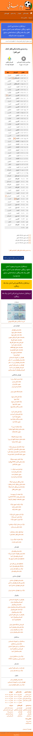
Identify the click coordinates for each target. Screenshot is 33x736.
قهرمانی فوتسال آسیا (16, 556)
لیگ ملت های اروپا (16, 334)
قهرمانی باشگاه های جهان (16, 624)
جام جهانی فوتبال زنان (16, 679)
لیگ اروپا (16, 399)
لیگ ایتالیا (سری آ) (16, 426)
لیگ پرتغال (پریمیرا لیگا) (16, 481)
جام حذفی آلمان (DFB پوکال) (16, 461)
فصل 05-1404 (18, 694)
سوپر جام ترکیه (16, 509)
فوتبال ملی (28, 708)
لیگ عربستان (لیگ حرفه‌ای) (16, 524)
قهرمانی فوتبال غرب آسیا (16, 367)
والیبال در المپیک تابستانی (16, 599)
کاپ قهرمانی (10, 716)
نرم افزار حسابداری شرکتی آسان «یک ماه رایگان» (16, 294)
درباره (30, 18)
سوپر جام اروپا (17, 404)
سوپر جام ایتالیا (16, 431)
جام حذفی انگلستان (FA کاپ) (16, 449)
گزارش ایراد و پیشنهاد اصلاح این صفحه (13, 258)
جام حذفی (25, 13)
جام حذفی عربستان (16, 526)
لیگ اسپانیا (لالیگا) (16, 436)
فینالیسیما (16, 354)
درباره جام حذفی (9, 708)
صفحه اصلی (28, 691)
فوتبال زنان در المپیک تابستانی (16, 682)
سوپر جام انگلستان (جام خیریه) (16, 454)
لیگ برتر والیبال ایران (16, 629)
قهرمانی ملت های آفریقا (16, 342)
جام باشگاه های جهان (16, 391)
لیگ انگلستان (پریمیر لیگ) (16, 446)
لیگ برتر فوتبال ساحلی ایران (16, 590)
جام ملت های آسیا (17, 344)
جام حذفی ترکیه (16, 506)
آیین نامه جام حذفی (8, 710)
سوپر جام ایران (16, 384)
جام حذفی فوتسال (16, 571)
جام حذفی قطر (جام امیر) (16, 534)
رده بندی (13, 13)
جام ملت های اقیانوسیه (16, 349)
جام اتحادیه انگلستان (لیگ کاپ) (16, 451)
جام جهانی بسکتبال (16, 643)
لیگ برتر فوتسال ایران (16, 568)
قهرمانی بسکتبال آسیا (16, 648)
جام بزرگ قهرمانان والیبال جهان (16, 607)
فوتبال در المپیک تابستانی (16, 357)
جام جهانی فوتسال (16, 551)
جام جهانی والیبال (16, 604)
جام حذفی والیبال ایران (16, 632)
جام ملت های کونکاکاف (16, 347)
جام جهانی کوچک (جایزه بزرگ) (16, 553)
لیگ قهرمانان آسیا (16, 411)
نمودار (19, 13)
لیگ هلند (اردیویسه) (16, 494)
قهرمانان (6, 13)
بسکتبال (29, 716)
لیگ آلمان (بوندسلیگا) (16, 459)
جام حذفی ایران (16, 381)
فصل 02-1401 (18, 700)
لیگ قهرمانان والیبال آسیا (16, 627)
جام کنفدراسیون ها (16, 352)
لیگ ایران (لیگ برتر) (16, 379)
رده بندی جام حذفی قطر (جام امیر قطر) (20, 250)
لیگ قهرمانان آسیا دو (16, 414)
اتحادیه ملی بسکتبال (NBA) (16, 658)
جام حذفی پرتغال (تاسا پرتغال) (16, 484)
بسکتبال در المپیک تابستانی (17, 641)
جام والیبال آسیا (16, 619)
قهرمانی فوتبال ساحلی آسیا (16, 585)
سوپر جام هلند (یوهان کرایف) (16, 499)
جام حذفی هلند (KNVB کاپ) (16, 496)
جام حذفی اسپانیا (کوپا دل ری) (16, 439)
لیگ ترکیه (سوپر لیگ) (16, 504)
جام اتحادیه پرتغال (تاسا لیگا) (16, 486)
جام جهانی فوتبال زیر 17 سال (16, 362)
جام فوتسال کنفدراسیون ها (16, 558)
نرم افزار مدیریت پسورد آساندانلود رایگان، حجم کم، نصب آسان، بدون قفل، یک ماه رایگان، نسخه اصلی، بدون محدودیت (16, 271)
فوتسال (29, 711)
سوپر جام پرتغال (16, 489)
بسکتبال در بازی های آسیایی (16, 646)
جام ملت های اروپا (17, 332)
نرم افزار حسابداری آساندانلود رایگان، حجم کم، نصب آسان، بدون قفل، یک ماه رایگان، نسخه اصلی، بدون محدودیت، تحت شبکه (16, 30)
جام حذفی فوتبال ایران (19, 5)
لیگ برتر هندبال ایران (16, 670)
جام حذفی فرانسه (16, 471)
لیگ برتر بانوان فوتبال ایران (16, 684)
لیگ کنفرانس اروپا (16, 401)
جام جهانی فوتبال (16, 329)
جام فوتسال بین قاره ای (16, 563)
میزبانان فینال (9, 714)
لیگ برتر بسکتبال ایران (16, 656)
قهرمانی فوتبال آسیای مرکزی (16, 369)
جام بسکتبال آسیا (17, 651)
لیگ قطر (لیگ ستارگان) (16, 531)
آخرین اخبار (28, 694)
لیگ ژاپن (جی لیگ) (16, 516)
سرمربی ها (10, 711)
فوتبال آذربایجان (27, 729)
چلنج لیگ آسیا (16, 416)
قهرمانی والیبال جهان (16, 602)
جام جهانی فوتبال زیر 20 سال (16, 359)
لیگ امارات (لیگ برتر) (16, 539)
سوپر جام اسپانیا (16, 441)
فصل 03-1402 (18, 698)
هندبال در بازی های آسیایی (16, 667)
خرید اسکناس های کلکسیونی (16, 321)
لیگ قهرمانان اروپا (16, 396)
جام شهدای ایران (16, 386)
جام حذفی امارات (16, 541)
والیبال (29, 714)
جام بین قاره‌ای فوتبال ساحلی (16, 582)
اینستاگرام (28, 723)
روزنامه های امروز (26, 698)
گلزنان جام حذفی (27, 700)
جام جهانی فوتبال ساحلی (16, 580)
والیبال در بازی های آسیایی (16, 614)
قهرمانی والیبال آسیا (16, 617)
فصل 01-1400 (18, 702)
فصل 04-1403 (18, 696)
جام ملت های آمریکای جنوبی (16, 337)
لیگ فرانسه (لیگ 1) (16, 469)
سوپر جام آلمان (16, 464)
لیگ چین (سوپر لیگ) (16, 519)
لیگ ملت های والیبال (16, 609)
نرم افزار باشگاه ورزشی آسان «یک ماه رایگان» (16, 284)
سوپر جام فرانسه (16, 474)
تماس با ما (24, 18)
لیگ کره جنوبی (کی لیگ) (16, 514)
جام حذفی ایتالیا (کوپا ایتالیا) (16, 429)
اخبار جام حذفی (27, 696)
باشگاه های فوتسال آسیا (16, 566)
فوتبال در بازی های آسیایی (16, 364)
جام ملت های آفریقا (16, 339)
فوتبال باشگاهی (27, 710)
